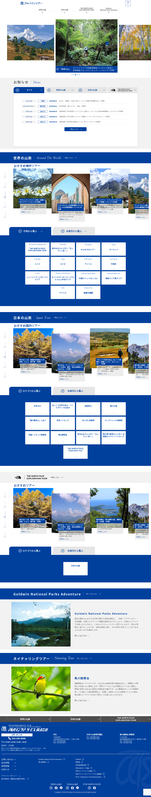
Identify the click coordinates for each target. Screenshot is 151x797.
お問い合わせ (7, 759)
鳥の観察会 (42, 762)
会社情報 (5, 763)
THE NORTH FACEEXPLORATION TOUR (86, 9)
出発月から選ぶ (74, 231)
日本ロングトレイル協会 (84, 771)
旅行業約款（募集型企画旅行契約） (13, 779)
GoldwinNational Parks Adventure (108, 9)
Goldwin (78, 759)
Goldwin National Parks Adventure (50, 759)
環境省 (78, 762)
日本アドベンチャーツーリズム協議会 (89, 774)
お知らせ (5, 769)
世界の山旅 (42, 10)
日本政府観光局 (81, 765)
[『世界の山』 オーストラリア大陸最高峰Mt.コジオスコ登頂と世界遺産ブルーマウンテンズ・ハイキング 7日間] (75, 42)
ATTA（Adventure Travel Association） (89, 777)
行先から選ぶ (30, 231)
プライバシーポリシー (9, 776)
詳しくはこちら (81, 636)
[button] (43, 43)
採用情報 (5, 766)
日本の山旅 (64, 10)
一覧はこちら (74, 129)
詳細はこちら (25, 214)
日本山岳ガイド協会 (82, 768)
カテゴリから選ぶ (31, 391)
